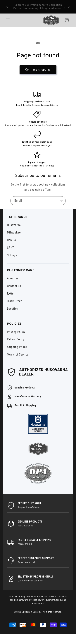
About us (12, 278)
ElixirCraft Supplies (32, 612)
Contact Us (14, 286)
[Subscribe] (61, 200)
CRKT (10, 247)
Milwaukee (14, 232)
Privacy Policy (16, 332)
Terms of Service (18, 354)
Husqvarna (14, 225)
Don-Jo (11, 240)
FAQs (10, 293)
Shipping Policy (17, 347)
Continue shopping (38, 69)
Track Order (14, 301)
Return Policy (15, 339)
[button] (8, 20)
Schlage (12, 255)
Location (12, 308)
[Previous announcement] (7, 7)
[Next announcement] (69, 7)
